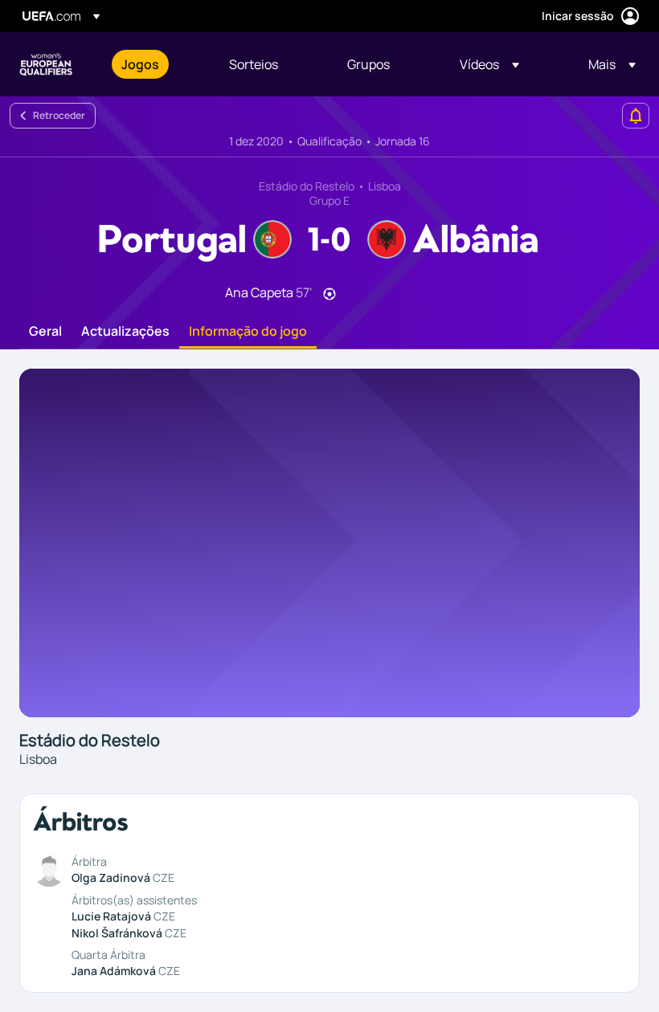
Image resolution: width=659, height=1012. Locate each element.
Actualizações (125, 331)
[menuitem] (155, 64)
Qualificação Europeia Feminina (45, 64)
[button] (489, 64)
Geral (45, 331)
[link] (140, 64)
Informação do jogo (248, 331)
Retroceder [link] (59, 115)
